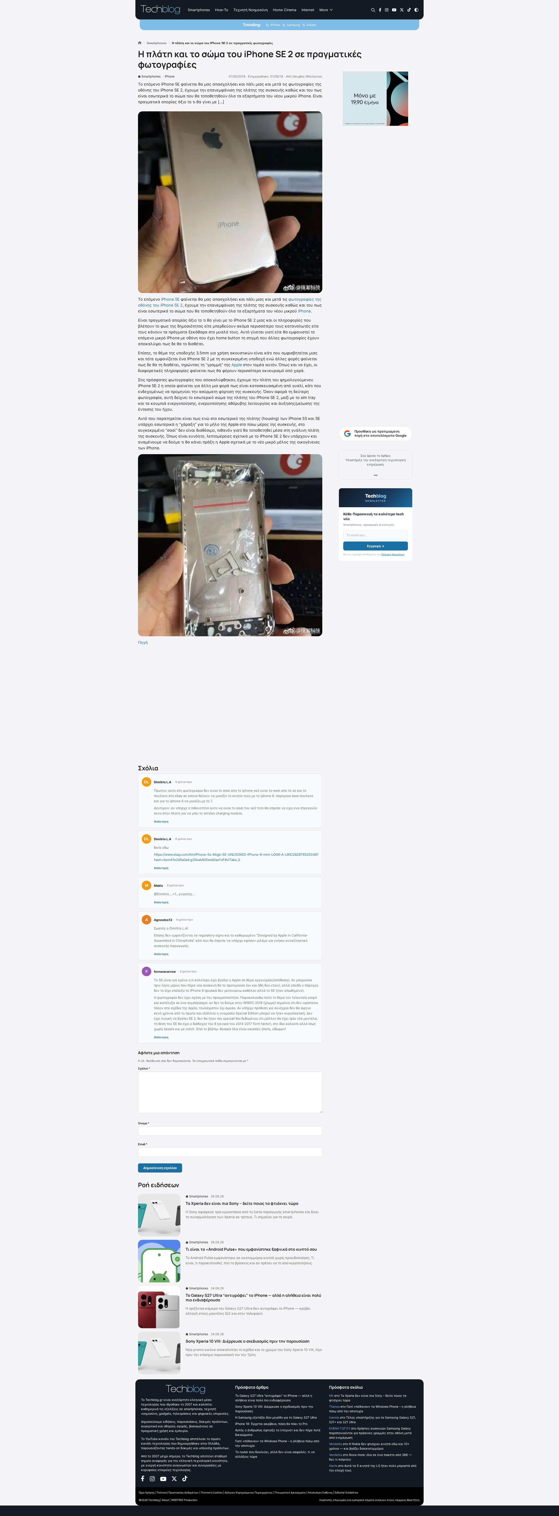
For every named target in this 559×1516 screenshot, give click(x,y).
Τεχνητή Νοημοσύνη (250, 10)
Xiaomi (311, 25)
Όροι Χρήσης (147, 1492)
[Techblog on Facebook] (380, 9)
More (323, 10)
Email (142, 1144)
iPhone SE (170, 299)
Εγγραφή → (375, 546)
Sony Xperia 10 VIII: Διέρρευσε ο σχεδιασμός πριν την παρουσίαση (247, 1341)
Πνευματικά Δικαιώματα (290, 1492)
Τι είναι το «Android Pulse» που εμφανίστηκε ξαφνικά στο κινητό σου (251, 1249)
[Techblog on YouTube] (394, 9)
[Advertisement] (230, 704)
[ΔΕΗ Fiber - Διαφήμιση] (375, 98)
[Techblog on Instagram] (386, 9)
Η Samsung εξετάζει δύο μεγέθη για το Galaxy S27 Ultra (276, 1417)
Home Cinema (284, 10)
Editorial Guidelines (346, 1492)
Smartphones (199, 10)
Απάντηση (161, 821)
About (165, 1500)
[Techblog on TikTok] (409, 9)
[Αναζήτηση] (373, 10)
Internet (308, 10)
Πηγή (143, 642)
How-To (221, 10)
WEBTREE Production (184, 1500)
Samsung (293, 25)
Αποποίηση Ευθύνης (320, 1492)
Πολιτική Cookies (212, 1492)
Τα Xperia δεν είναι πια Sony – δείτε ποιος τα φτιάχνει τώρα (242, 1203)
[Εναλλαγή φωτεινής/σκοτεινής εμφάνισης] (416, 9)
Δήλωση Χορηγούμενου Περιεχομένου (249, 1492)
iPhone (275, 25)
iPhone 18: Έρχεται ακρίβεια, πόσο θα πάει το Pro (271, 1424)
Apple (236, 364)
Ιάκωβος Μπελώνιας (307, 76)
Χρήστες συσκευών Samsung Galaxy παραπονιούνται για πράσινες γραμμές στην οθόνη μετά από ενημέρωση (370, 1432)
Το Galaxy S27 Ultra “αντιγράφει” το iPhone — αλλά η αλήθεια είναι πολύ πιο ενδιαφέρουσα (253, 1298)
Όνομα (143, 1123)
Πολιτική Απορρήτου (392, 554)
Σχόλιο (144, 1068)
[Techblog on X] (402, 9)
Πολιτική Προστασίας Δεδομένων (178, 1492)
